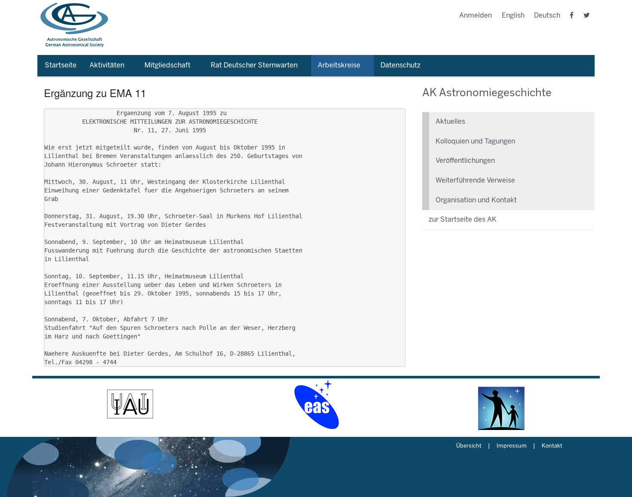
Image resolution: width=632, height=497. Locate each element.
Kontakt (552, 446)
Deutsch (547, 15)
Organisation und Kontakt (476, 200)
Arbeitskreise (339, 65)
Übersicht (469, 446)
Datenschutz (400, 65)
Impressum (512, 446)
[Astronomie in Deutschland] (501, 404)
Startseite (61, 65)
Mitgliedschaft (167, 65)
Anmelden (475, 15)
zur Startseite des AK (463, 219)
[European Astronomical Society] (316, 404)
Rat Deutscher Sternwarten (254, 65)
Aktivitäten (106, 65)
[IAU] (130, 404)
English (513, 15)
